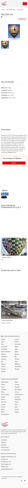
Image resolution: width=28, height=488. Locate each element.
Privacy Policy (4, 447)
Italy (16, 404)
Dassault (3, 359)
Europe (17, 392)
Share (5, 190)
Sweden (17, 411)
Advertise (3, 445)
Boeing (17, 341)
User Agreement (5, 450)
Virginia (3, 397)
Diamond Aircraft (5, 351)
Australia (17, 387)
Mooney (3, 364)
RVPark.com (4, 459)
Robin (16, 361)
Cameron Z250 (6, 257)
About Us (3, 442)
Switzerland (18, 399)
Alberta (3, 409)
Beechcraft (4, 346)
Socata (17, 339)
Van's (16, 349)
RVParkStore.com (6, 461)
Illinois (2, 392)
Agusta (17, 354)
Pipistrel (17, 359)
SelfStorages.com (6, 464)
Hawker (3, 371)
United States (4, 382)
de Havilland (18, 366)
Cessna (3, 339)
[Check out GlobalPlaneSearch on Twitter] (25, 480)
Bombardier (4, 349)
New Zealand (18, 389)
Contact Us (4, 440)
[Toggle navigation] (25, 3)
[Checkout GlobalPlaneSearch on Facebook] (21, 480)
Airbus (16, 351)
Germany (17, 397)
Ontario (3, 407)
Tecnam (3, 366)
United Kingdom (19, 394)
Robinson (3, 354)
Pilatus (16, 346)
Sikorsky (17, 369)
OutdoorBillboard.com (7, 469)
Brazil (16, 382)
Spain (16, 407)
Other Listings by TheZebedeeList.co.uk (10, 206)
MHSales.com (5, 466)
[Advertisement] (14, 63)
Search (14, 163)
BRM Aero (17, 364)
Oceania (17, 384)
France (16, 402)
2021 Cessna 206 (7, 320)
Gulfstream (4, 356)
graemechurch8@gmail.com (8, 152)
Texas (2, 387)
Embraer (3, 369)
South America (5, 414)
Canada (3, 404)
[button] (14, 32)
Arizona (3, 399)
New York (3, 402)
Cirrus (2, 341)
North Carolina (5, 394)
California (3, 389)
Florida (3, 384)
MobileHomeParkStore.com (8, 456)
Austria (17, 409)
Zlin (16, 356)
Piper (2, 344)
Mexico (3, 411)
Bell (2, 361)
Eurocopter (18, 344)
